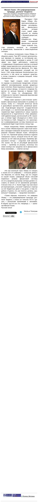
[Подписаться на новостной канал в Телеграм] (30, 213)
